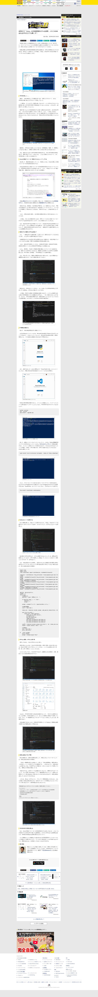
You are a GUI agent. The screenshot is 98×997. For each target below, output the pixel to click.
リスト (28, 40)
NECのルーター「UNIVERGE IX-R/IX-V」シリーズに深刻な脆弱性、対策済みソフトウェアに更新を (72, 29)
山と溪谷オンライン (47, 969)
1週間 (74, 172)
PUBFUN (67, 965)
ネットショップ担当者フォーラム (35, 961)
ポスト (24, 40)
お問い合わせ (30, 982)
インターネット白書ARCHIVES (23, 977)
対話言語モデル (43, 202)
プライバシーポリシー (53, 982)
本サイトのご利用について (21, 982)
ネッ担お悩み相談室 (21, 969)
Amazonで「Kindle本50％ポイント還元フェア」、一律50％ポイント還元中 (74, 115)
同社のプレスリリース (28, 201)
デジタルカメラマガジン (22, 973)
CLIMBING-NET (47, 971)
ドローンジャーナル (21, 967)
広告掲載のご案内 (37, 982)
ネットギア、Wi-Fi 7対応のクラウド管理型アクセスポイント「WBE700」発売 (74, 147)
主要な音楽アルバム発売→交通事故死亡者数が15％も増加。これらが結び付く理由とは (71, 102)
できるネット (20, 975)
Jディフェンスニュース (60, 961)
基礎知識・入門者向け (46, 5)
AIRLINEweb (58, 959)
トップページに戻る (38, 923)
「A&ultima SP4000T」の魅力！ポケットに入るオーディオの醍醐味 (74, 45)
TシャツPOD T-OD (47, 963)
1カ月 (79, 172)
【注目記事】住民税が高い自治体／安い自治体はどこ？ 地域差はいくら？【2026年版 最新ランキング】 (72, 23)
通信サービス (24, 5)
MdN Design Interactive (60, 973)
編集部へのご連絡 (45, 982)
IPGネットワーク (69, 969)
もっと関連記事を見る (38, 919)
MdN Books (58, 971)
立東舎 (45, 965)
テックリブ (56, 975)
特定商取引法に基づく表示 (77, 982)
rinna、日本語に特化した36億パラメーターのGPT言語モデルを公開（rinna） (36, 888)
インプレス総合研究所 (22, 963)
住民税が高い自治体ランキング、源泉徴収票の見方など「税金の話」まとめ (74, 205)
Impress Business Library (33, 963)
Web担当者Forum (21, 961)
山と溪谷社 (45, 967)
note (47, 40)
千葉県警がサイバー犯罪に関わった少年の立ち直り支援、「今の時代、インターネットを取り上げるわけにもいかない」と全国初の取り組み (74, 131)
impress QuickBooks (71, 963)
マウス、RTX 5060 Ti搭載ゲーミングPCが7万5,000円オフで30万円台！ (74, 59)
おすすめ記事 (67, 191)
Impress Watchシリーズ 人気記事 (72, 170)
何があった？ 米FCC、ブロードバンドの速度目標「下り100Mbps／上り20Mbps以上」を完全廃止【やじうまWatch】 (72, 32)
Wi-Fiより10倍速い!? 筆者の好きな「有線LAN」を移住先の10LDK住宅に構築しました (74, 160)
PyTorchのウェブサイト (45, 444)
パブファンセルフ (70, 967)
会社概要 (60, 982)
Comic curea (69, 961)
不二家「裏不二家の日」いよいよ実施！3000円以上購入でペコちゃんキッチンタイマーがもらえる (72, 187)
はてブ (40, 40)
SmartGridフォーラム (33, 959)
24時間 (69, 172)
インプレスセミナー (33, 965)
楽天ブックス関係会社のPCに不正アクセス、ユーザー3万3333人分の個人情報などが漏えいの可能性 (72, 26)
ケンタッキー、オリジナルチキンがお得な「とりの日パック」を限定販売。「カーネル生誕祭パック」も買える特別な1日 (72, 181)
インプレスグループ (67, 982)
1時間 (64, 172)
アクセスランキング (69, 15)
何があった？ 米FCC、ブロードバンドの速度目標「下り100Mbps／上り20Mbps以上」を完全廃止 (71, 95)
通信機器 (19, 5)
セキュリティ (31, 5)
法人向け (53, 5)
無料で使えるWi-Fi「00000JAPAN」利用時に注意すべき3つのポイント (74, 195)
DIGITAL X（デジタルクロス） (34, 967)
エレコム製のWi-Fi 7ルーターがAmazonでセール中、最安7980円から (74, 107)
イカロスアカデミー (59, 967)
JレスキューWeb (59, 965)
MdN (55, 969)
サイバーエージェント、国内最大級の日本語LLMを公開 (31, 896)
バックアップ (38, 5)
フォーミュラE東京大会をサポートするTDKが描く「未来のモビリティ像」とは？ (74, 40)
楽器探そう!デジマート (48, 961)
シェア (34, 40)
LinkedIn (54, 40)
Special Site (67, 36)
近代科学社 (45, 973)
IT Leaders (20, 965)
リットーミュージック (48, 959)
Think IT (19, 959)
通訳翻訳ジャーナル (59, 963)
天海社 (68, 959)
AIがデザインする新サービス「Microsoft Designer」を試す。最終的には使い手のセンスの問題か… (53, 910)
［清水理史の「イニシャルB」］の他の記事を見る (39, 882)
